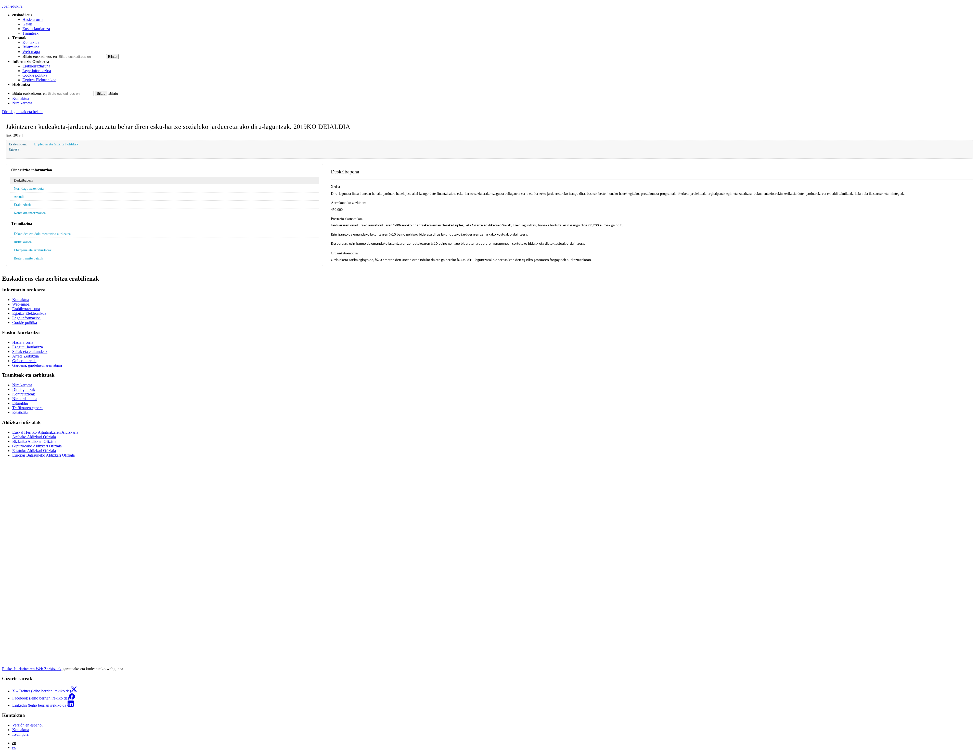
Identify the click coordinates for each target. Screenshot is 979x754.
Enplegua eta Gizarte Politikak (56, 144)
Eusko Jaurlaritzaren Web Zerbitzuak (31, 669)
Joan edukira (12, 6)
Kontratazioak (23, 394)
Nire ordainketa (24, 398)
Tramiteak (30, 33)
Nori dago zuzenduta (29, 188)
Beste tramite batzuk (28, 258)
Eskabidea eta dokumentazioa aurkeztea (42, 234)
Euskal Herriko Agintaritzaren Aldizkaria (45, 432)
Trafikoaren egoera (27, 408)
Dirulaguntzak (23, 389)
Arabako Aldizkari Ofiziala (34, 437)
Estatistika (20, 412)
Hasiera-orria (32, 19)
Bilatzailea (30, 47)
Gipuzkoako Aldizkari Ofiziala (37, 446)
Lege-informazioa (36, 70)
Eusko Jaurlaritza (36, 28)
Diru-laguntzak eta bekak (22, 111)
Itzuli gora (20, 734)
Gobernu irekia (24, 361)
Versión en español (27, 725)
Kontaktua (30, 42)
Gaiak (27, 24)
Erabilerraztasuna (36, 66)
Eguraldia (20, 403)
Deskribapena (23, 180)
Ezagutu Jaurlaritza (27, 347)
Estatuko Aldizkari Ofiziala (34, 450)
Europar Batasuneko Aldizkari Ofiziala (43, 455)
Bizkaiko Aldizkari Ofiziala (34, 441)
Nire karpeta (22, 103)
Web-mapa (31, 51)
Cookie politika (34, 75)
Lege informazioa (26, 318)
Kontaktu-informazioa (30, 213)
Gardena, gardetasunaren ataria (37, 365)
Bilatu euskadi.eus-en (39, 56)
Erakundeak (22, 205)
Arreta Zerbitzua (25, 356)
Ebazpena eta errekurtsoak (32, 250)
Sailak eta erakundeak (29, 351)
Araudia (19, 197)
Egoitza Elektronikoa (39, 80)
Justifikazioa (23, 242)
